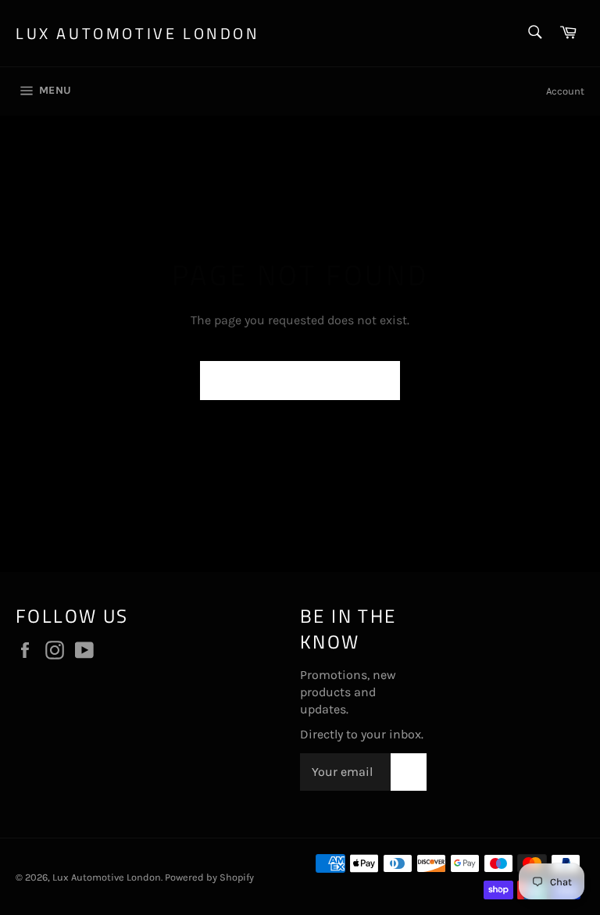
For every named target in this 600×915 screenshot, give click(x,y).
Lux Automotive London (138, 34)
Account (565, 91)
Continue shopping (299, 380)
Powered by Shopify (209, 877)
